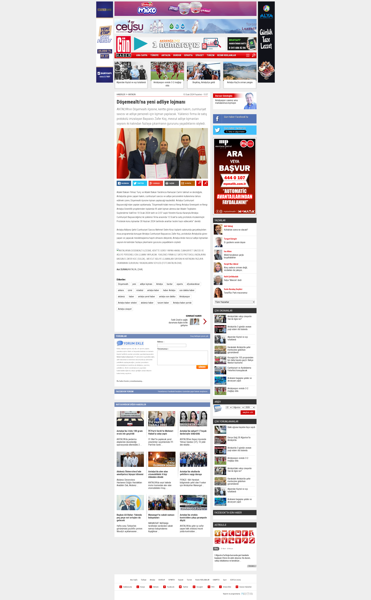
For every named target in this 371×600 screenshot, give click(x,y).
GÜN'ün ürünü (235, 580)
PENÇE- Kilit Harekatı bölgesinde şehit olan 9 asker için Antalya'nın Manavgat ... (193, 482)
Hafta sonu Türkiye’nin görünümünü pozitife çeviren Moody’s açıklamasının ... (129, 529)
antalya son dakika (167, 296)
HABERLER (121, 94)
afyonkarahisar (193, 284)
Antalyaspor (184, 296)
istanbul (139, 290)
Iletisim (156, 587)
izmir (130, 290)
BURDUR (177, 55)
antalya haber (153, 290)
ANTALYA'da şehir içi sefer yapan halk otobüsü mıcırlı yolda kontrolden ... (192, 529)
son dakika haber (186, 290)
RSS (212, 587)
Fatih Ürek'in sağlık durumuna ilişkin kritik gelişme (178, 322)
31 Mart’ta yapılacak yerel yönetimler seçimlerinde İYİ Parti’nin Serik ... (160, 442)
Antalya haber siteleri (127, 302)
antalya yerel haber (146, 296)
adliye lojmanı (146, 284)
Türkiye (143, 580)
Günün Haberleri (245, 587)
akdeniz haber (147, 302)
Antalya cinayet (125, 309)
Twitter (185, 587)
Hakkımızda (127, 587)
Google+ (200, 587)
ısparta (180, 284)
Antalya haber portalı (182, 302)
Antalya (159, 284)
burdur (170, 284)
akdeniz (121, 296)
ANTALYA (165, 55)
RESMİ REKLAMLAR (226, 55)
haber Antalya (169, 290)
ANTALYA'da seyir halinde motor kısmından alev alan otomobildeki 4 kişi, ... (159, 485)
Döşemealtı (123, 284)
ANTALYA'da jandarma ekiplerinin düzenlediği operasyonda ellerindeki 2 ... (129, 442)
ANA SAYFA (141, 55)
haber (131, 296)
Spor (225, 580)
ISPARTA (188, 55)
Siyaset (180, 580)
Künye (142, 587)
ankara (121, 290)
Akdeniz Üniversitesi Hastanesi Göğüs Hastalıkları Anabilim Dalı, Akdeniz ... (129, 482)
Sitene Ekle (227, 587)
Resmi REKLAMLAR (202, 580)
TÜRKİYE (154, 55)
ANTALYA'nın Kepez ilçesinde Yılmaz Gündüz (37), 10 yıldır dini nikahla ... (193, 442)
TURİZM (210, 55)
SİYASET (199, 55)
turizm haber (163, 302)
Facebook (170, 587)
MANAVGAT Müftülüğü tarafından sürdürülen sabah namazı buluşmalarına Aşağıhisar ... (160, 527)
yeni (134, 284)
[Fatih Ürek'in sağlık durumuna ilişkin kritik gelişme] (194, 324)
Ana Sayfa (133, 580)
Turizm (189, 580)
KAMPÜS (216, 580)
